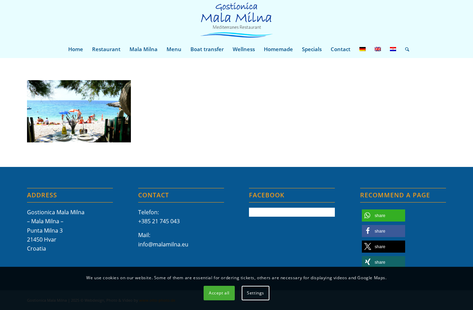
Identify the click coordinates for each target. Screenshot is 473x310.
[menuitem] (76, 49)
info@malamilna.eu (163, 244)
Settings (255, 293)
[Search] (405, 49)
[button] (383, 215)
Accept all (219, 293)
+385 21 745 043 (159, 221)
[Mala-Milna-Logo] (236, 20)
